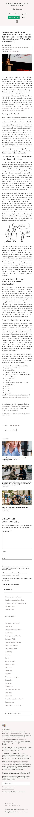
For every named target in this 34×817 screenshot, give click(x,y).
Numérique (9, 633)
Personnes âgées (11, 648)
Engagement (9, 702)
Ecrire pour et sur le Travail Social (17, 5)
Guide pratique (14, 17)
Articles (9, 14)
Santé (7, 658)
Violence (8, 674)
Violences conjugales (12, 677)
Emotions (8, 696)
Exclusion (8, 683)
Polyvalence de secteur (13, 705)
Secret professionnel (12, 689)
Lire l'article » (5, 461)
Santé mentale (10, 661)
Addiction (8, 693)
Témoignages (10, 606)
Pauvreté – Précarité (12, 623)
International (9, 609)
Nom (4, 551)
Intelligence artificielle (13, 636)
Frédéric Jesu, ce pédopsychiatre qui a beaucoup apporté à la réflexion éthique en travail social (17, 108)
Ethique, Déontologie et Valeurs (12, 47)
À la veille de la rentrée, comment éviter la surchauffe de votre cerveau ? (14, 458)
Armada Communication (21, 812)
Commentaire (7, 531)
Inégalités (8, 626)
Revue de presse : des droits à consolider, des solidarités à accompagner (15, 508)
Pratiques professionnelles (14, 600)
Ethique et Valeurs (11, 645)
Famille (7, 655)
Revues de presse (21, 14)
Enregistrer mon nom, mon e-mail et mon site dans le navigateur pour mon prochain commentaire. (16, 568)
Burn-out (8, 670)
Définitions (9, 686)
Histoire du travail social (13, 597)
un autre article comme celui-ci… (18, 397)
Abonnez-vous (8, 788)
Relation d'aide (14, 51)
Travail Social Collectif (13, 642)
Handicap (8, 652)
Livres (23, 17)
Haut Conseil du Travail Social (15, 603)
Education (8, 680)
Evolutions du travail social (14, 699)
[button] (17, 21)
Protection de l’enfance (13, 630)
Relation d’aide (10, 639)
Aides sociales (10, 664)
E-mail (4, 558)
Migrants (8, 667)
